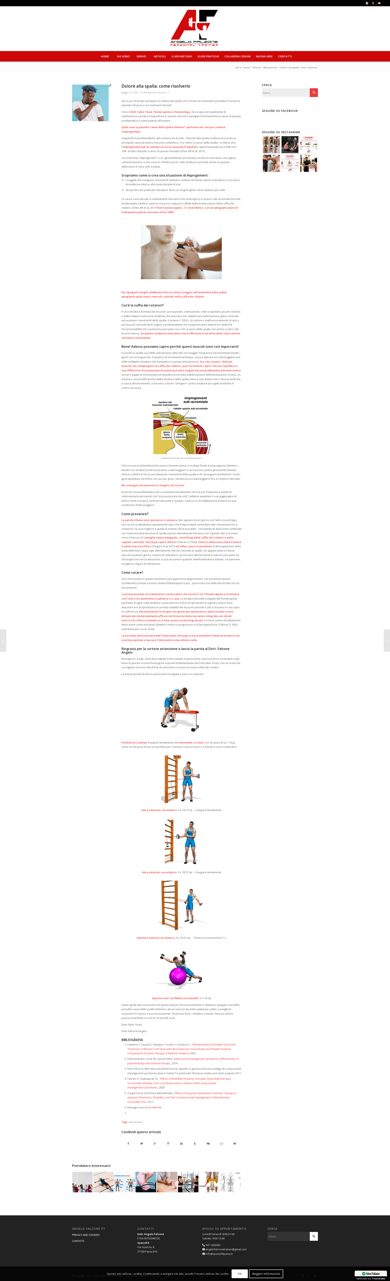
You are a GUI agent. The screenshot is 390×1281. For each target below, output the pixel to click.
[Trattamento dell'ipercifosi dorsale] (230, 1182)
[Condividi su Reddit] (221, 1143)
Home (246, 67)
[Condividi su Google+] (154, 1143)
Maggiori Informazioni (266, 1274)
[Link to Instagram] (367, 3)
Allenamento (270, 67)
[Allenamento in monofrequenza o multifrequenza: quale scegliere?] (387, 640)
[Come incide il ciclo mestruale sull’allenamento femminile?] (3, 640)
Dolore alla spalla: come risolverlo (155, 86)
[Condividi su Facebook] (128, 1143)
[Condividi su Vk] (208, 1143)
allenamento (136, 1122)
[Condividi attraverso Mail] (234, 1143)
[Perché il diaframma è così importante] (209, 1182)
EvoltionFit (155, 1107)
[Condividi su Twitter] (141, 1143)
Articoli (257, 67)
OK (240, 1274)
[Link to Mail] (379, 3)
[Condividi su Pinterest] (168, 1143)
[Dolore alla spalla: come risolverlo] (90, 103)
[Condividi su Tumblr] (194, 1143)
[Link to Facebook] (373, 3)
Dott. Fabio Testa (141, 112)
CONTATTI (78, 1241)
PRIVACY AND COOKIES (86, 1235)
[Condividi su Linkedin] (181, 1143)
